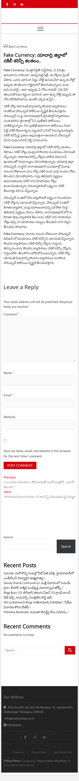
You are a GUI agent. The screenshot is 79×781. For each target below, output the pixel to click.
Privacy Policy (39, 752)
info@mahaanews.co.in (19, 718)
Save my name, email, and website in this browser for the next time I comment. (37, 453)
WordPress (60, 760)
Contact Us (18, 752)
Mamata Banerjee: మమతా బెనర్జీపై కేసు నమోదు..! (36, 612)
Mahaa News (12, 760)
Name (9, 373)
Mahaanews (13, 725)
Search (8, 537)
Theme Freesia (45, 760)
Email (8, 395)
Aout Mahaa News (63, 752)
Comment (11, 314)
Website (9, 417)
